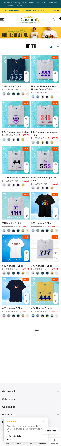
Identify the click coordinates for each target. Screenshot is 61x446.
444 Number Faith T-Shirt (15, 177)
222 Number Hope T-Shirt (15, 132)
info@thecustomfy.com (33, 10)
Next (37, 330)
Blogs (56, 10)
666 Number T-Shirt (12, 308)
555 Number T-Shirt (12, 86)
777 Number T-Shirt (41, 266)
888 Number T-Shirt (12, 266)
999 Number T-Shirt (41, 223)
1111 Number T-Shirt (12, 223)
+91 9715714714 (12, 10)
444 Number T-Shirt (41, 308)
